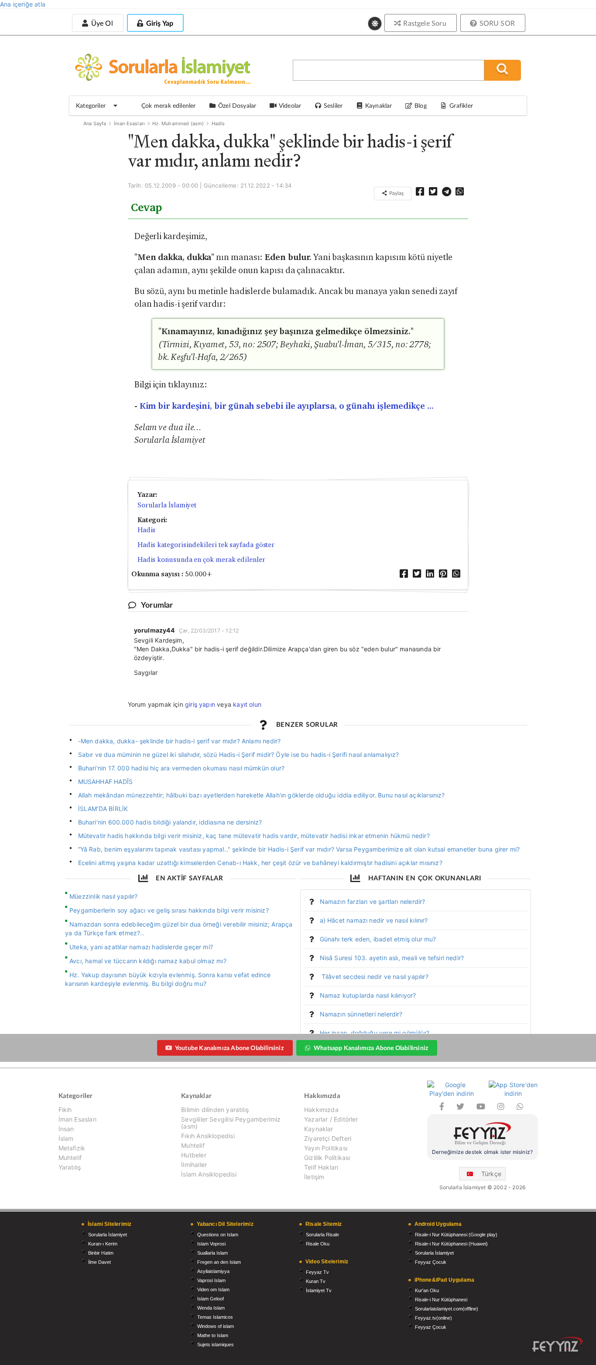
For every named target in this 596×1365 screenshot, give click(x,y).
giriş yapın (200, 704)
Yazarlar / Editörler (331, 1119)
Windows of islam (215, 1326)
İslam (66, 1138)
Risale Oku (317, 1243)
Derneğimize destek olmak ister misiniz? (482, 1152)
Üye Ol (101, 23)
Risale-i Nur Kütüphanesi (441, 1299)
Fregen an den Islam (219, 1262)
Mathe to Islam (212, 1335)
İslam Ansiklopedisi (208, 1174)
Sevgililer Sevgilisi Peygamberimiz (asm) (231, 1122)
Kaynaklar (318, 1128)
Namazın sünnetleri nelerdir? (361, 1014)
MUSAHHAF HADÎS (105, 781)
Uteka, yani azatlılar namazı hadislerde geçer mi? (141, 947)
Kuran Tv (315, 1281)
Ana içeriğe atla (22, 4)
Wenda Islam (211, 1307)
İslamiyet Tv (319, 1290)
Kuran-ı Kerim (102, 1243)
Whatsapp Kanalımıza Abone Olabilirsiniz (371, 1047)
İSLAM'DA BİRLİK (103, 808)
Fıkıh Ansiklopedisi (207, 1135)
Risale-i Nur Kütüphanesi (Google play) (456, 1234)
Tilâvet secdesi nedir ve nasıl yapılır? (374, 976)
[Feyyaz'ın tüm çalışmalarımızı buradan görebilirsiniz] (557, 1344)
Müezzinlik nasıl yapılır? (103, 896)
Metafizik (72, 1148)
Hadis (218, 123)
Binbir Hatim (100, 1253)
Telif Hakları (321, 1167)
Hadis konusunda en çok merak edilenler (201, 559)
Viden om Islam (213, 1289)
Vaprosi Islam (211, 1280)
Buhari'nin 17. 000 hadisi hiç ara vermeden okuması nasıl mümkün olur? (181, 768)
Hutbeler (193, 1155)
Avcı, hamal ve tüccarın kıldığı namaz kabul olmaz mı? (147, 961)
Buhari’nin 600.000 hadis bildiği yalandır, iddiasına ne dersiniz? (170, 822)
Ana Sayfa (94, 123)
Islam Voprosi (211, 1243)
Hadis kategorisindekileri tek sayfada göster (205, 545)
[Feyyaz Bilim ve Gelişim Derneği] (482, 1135)
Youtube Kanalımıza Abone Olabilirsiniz (229, 1047)
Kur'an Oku (427, 1290)
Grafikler (461, 105)
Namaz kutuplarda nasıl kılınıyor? (368, 995)
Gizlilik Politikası (327, 1157)
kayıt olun (247, 704)
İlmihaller (194, 1164)
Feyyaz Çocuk (430, 1262)
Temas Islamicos (215, 1317)
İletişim (314, 1176)
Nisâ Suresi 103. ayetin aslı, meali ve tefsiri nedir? (392, 957)
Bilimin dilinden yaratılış (215, 1109)
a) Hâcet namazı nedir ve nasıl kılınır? (374, 920)
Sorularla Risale (322, 1234)
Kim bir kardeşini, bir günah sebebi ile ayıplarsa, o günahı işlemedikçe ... (287, 405)
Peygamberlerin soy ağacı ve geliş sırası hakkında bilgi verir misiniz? (169, 910)
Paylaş (396, 193)
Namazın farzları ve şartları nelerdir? (372, 901)
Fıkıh (65, 1109)
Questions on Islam (217, 1234)
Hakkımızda (321, 1109)
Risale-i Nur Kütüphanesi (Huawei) (451, 1243)
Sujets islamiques (215, 1344)
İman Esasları (129, 123)
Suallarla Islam (212, 1253)
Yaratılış (69, 1167)
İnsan (66, 1128)
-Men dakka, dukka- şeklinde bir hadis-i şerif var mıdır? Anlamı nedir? (179, 741)
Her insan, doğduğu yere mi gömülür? (374, 1033)
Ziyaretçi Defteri (327, 1138)
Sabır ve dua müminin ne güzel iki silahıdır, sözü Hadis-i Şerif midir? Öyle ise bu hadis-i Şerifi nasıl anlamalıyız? (238, 754)
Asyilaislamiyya (213, 1271)
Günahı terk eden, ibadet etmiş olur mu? (378, 939)
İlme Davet (99, 1262)
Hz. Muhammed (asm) (178, 123)
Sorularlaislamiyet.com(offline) (446, 1308)
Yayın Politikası (325, 1148)
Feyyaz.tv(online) (433, 1318)
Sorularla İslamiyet (166, 505)
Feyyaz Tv (317, 1272)
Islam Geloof (210, 1298)
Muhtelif (70, 1157)
